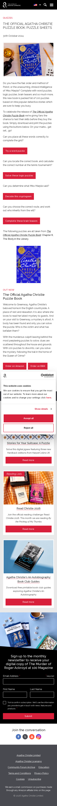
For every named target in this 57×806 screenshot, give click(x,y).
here (48, 397)
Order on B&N (37, 366)
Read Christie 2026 (28, 508)
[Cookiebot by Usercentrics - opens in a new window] (41, 376)
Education (44, 767)
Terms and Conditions (19, 773)
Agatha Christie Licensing (28, 761)
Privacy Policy (41, 773)
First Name (9, 689)
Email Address (10, 676)
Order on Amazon (14, 366)
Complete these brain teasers (21, 221)
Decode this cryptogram (18, 196)
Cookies (20, 779)
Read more (28, 460)
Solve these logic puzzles (19, 175)
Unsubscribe (34, 779)
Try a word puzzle (15, 151)
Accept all (29, 418)
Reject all (28, 428)
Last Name (36, 689)
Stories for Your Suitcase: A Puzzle (28, 443)
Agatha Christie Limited (28, 755)
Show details (41, 409)
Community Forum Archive (21, 767)
